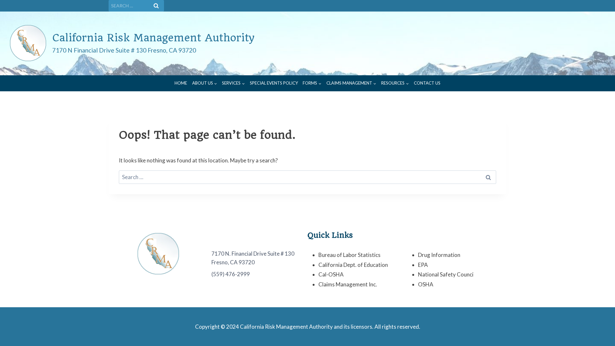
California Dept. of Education (353, 264)
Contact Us (427, 83)
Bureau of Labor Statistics (349, 254)
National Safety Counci (445, 274)
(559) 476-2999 (230, 274)
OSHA (425, 284)
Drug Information (439, 254)
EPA (423, 264)
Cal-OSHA (331, 274)
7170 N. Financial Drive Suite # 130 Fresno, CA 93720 (252, 258)
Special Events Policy (274, 83)
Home (181, 83)
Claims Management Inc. (347, 284)
